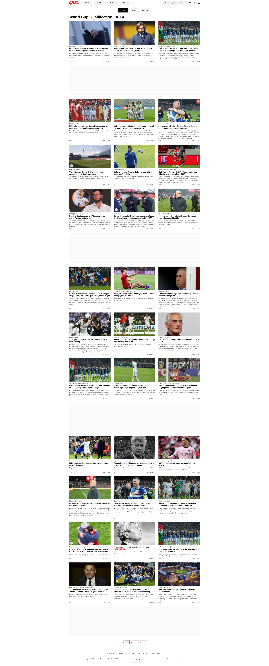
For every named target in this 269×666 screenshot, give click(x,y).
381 (141, 642)
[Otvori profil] (193, 3)
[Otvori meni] (198, 3)
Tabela (134, 10)
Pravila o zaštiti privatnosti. (175, 659)
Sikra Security (137, 662)
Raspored (146, 10)
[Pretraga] (189, 3)
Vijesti (123, 10)
